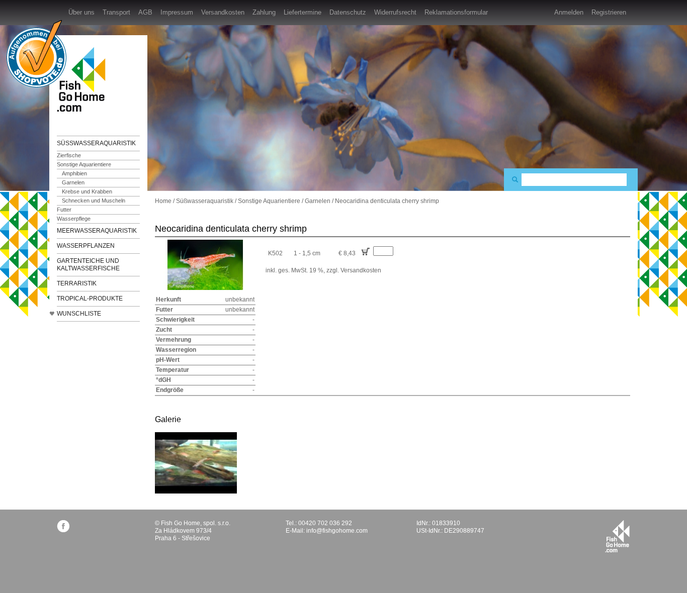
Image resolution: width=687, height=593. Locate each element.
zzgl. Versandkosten (353, 270)
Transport (116, 12)
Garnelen (73, 182)
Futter (64, 210)
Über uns (81, 12)
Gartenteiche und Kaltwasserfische (88, 264)
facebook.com (63, 526)
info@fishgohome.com (337, 530)
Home (163, 201)
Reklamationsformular (456, 12)
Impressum (176, 12)
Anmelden (568, 12)
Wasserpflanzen (86, 245)
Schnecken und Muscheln (93, 200)
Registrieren (608, 12)
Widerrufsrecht (395, 12)
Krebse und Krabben (87, 191)
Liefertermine (302, 12)
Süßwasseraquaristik (96, 143)
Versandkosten (222, 12)
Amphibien (74, 173)
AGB (145, 12)
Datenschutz (347, 12)
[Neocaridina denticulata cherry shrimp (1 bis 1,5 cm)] (196, 462)
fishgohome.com (617, 536)
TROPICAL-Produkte (90, 298)
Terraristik (77, 283)
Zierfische (69, 155)
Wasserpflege (74, 219)
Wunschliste (79, 313)
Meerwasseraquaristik (97, 230)
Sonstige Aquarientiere (84, 164)
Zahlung (264, 12)
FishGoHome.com (84, 79)
